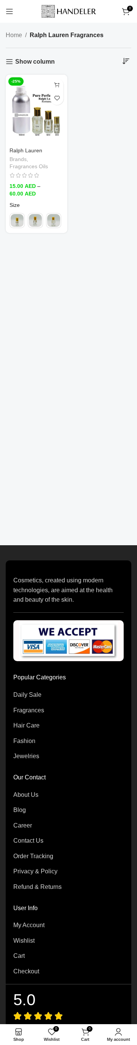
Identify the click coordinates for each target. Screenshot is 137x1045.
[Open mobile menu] (9, 11)
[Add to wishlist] (57, 98)
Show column (35, 61)
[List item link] (68, 695)
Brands (18, 159)
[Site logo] (68, 11)
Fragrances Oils (29, 166)
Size (15, 205)
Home (14, 35)
